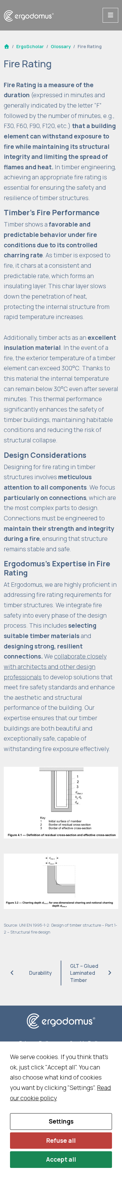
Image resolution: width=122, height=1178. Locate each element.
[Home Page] (6, 46)
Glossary (61, 46)
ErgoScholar (30, 46)
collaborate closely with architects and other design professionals (55, 666)
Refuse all (61, 1140)
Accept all (61, 1159)
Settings (61, 1121)
